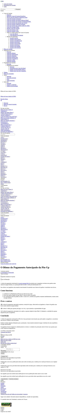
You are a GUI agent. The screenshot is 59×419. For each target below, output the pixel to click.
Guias (5, 6)
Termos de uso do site (6, 394)
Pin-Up (5, 105)
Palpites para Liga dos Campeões (18, 71)
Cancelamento (4, 379)
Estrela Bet (4, 235)
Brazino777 (4, 246)
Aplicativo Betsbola (11, 56)
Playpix (3, 222)
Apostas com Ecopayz (15, 39)
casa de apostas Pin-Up (24, 283)
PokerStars (4, 221)
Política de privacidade (12, 86)
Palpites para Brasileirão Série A (17, 69)
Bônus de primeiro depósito (8, 200)
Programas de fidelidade (7, 211)
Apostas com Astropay (15, 47)
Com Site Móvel (14, 34)
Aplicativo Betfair (11, 61)
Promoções (4, 201)
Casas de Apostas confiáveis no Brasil (16, 24)
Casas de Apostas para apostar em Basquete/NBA (19, 21)
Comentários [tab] (4, 346)
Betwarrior (4, 250)
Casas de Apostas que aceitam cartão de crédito (18, 25)
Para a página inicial (5, 182)
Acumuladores (5, 203)
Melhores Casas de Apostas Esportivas (16, 16)
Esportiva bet (4, 218)
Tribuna (5, 72)
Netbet (3, 225)
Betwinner (4, 247)
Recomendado (5, 259)
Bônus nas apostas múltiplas (8, 197)
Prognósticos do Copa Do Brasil (18, 68)
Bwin (2, 243)
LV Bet (3, 230)
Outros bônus (5, 199)
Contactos (25, 394)
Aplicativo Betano (11, 53)
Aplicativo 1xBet (11, 60)
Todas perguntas (11, 80)
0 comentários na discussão (7, 272)
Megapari (3, 228)
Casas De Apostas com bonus (14, 19)
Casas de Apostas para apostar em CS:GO (17, 23)
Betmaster (3, 254)
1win (2, 217)
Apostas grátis (5, 208)
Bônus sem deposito (6, 204)
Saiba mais (3, 341)
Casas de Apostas (8, 3)
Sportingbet (4, 219)
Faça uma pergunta (11, 77)
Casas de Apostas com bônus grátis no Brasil (17, 20)
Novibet (3, 224)
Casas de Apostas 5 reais (13, 31)
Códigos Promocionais (7, 193)
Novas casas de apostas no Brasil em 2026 (17, 17)
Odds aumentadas (5, 210)
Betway (3, 248)
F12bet (3, 233)
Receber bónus (4, 99)
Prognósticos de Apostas (10, 5)
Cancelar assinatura (13, 379)
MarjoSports (4, 229)
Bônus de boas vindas (7, 189)
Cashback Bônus (5, 206)
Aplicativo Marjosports (12, 54)
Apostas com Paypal (15, 42)
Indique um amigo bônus (7, 192)
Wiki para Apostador (9, 73)
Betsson (3, 252)
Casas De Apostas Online (13, 27)
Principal (9, 14)
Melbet (3, 226)
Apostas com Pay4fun (15, 43)
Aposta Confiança (5, 195)
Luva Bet (3, 232)
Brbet (2, 244)
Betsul (3, 251)
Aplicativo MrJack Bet (12, 57)
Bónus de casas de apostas (10, 104)
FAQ (8, 79)
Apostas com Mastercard (16, 40)
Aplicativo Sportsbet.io (12, 58)
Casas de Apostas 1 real (12, 29)
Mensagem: (3, 350)
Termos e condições (11, 84)
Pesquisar (18, 9)
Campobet (4, 241)
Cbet (2, 240)
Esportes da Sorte (5, 236)
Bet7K (3, 237)
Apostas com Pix (14, 38)
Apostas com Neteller (15, 46)
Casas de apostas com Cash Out (9, 196)
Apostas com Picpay (15, 45)
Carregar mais (4, 356)
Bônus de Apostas (8, 49)
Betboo (3, 255)
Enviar (2, 353)
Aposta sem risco (5, 207)
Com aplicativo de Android (16, 35)
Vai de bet (3, 256)
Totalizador (4, 190)
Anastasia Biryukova (6, 332)
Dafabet (3, 239)
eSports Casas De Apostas (13, 28)
